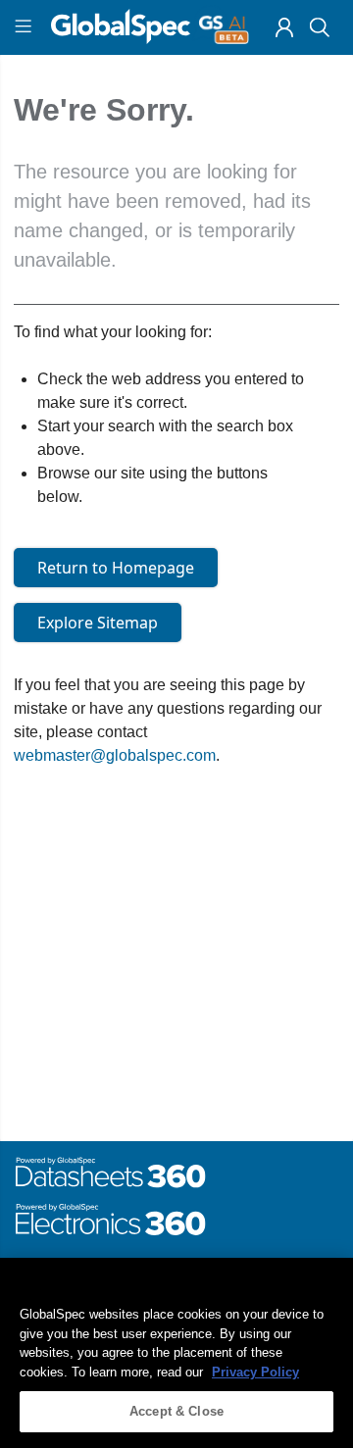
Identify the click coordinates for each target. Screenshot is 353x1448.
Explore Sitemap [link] (97, 622)
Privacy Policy (255, 1372)
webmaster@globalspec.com (115, 755)
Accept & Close (176, 1411)
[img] (284, 27)
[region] (176, 1353)
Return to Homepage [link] (115, 567)
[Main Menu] (26, 27)
